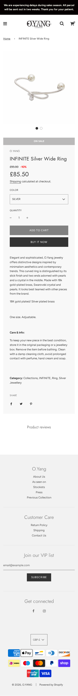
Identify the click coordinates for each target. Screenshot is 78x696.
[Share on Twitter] (21, 403)
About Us (39, 476)
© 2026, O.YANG (22, 684)
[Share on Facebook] (11, 403)
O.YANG (15, 151)
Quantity (16, 210)
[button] (37, 128)
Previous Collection (39, 497)
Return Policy (39, 525)
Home (6, 38)
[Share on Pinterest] (31, 403)
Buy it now (39, 242)
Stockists (39, 487)
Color (14, 190)
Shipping (15, 181)
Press (39, 492)
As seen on (39, 481)
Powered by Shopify (51, 684)
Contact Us (39, 535)
